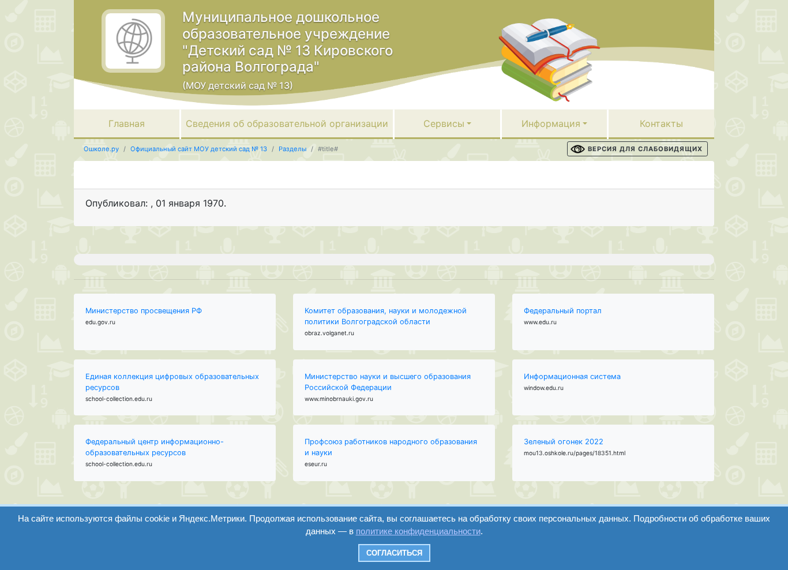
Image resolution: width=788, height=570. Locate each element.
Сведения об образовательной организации (287, 123)
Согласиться (394, 553)
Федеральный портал (563, 310)
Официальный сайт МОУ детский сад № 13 (198, 149)
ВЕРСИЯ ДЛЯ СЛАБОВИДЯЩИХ (645, 149)
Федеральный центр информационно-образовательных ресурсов (154, 447)
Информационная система (572, 376)
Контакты (661, 123)
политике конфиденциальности (418, 531)
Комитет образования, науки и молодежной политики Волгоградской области (386, 316)
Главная (126, 123)
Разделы (292, 149)
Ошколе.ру (101, 149)
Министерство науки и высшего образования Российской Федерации (388, 382)
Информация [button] (550, 123)
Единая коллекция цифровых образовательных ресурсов (172, 382)
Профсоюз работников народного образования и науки (391, 447)
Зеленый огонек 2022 (563, 441)
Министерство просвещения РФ (143, 310)
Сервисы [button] (443, 123)
